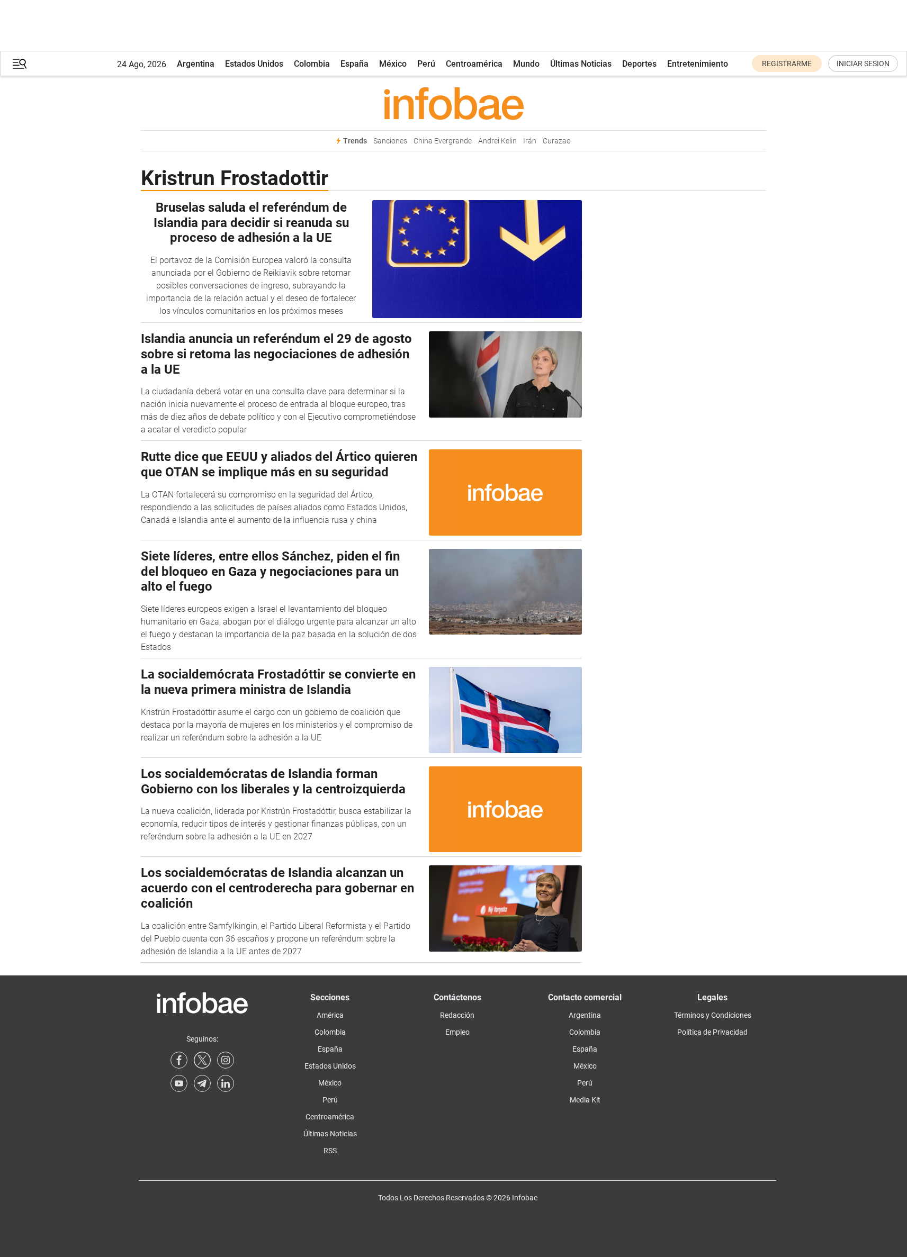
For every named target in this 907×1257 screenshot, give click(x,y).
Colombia (312, 64)
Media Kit (585, 1100)
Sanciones (390, 141)
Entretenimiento (697, 64)
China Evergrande (443, 141)
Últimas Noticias (581, 64)
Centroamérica (474, 64)
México (393, 64)
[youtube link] (178, 1083)
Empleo (457, 1032)
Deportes (639, 64)
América (330, 1015)
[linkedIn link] (225, 1083)
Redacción (457, 1015)
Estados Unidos (254, 64)
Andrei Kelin (497, 141)
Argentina (195, 64)
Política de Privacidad (712, 1032)
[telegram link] (202, 1083)
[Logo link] (453, 103)
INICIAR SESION (863, 63)
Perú (426, 64)
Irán (529, 141)
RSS (330, 1150)
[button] (19, 64)
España (354, 64)
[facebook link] (178, 1060)
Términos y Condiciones (712, 1015)
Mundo (526, 64)
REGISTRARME (787, 63)
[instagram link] (225, 1060)
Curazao (557, 141)
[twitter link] (202, 1060)
